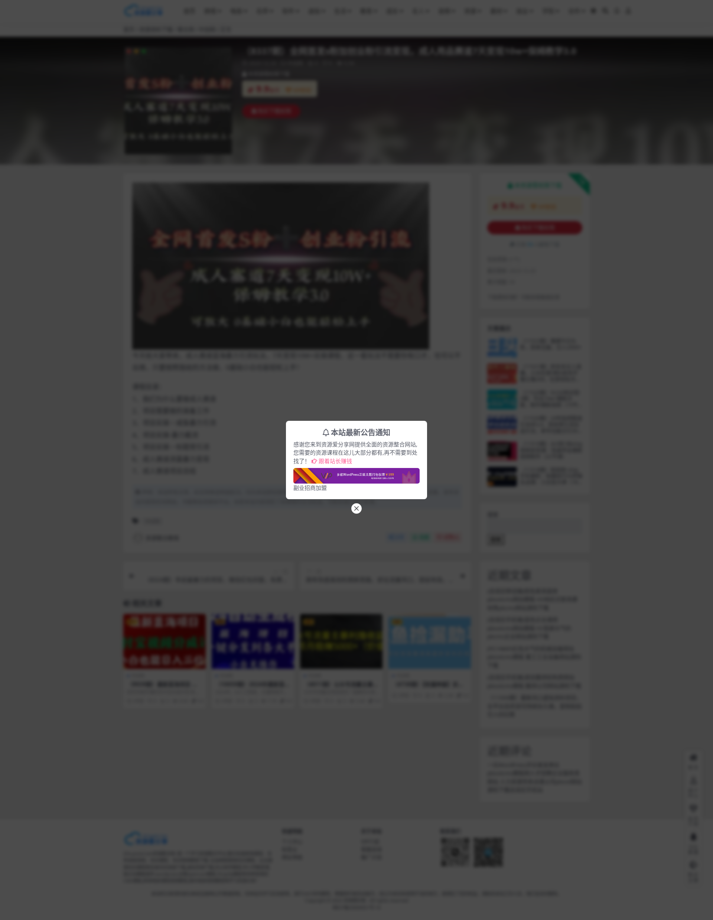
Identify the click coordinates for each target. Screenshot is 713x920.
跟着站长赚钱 (335, 461)
